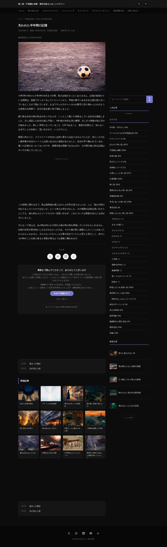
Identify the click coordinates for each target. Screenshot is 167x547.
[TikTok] (98, 533)
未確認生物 (114, 196)
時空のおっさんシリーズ (122, 299)
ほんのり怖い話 (116, 144)
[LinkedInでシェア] (66, 256)
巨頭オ (114, 282)
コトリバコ (116, 230)
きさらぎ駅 (116, 225)
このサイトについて (50, 11)
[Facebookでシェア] (58, 256)
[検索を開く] (139, 4)
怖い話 (112, 184)
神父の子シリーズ (117, 304)
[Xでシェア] (50, 256)
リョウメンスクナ (119, 253)
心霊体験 (113, 179)
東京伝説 (113, 207)
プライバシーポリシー (101, 11)
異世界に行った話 (68, 31)
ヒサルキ (115, 236)
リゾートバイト (118, 248)
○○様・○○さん (117, 127)
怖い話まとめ (33, 11)
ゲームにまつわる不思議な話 (122, 133)
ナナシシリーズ (116, 139)
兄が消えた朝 (34, 368)
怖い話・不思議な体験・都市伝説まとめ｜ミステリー (41, 4)
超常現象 (113, 316)
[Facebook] (90, 533)
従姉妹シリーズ (116, 167)
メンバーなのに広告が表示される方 (63, 307)
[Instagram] (76, 533)
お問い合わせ (133, 11)
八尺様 (114, 259)
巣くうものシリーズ (120, 276)
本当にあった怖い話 (118, 202)
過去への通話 (34, 363)
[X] (69, 533)
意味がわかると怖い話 (119, 190)
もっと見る (129, 418)
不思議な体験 (52, 31)
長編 (111, 333)
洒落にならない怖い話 (119, 213)
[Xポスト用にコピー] (73, 256)
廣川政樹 (91, 539)
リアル (114, 242)
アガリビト (116, 219)
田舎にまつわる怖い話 (119, 287)
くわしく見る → (62, 299)
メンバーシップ (68, 11)
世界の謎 (113, 156)
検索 (149, 99)
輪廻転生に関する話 (118, 321)
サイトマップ (83, 11)
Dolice (82, 539)
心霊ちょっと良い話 (118, 173)
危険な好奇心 (117, 265)
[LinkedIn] (83, 533)
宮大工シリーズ (116, 162)
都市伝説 (113, 327)
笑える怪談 (114, 310)
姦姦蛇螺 (115, 270)
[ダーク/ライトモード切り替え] (146, 4)
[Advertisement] (61, 179)
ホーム (21, 11)
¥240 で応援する (62, 293)
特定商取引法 (118, 11)
